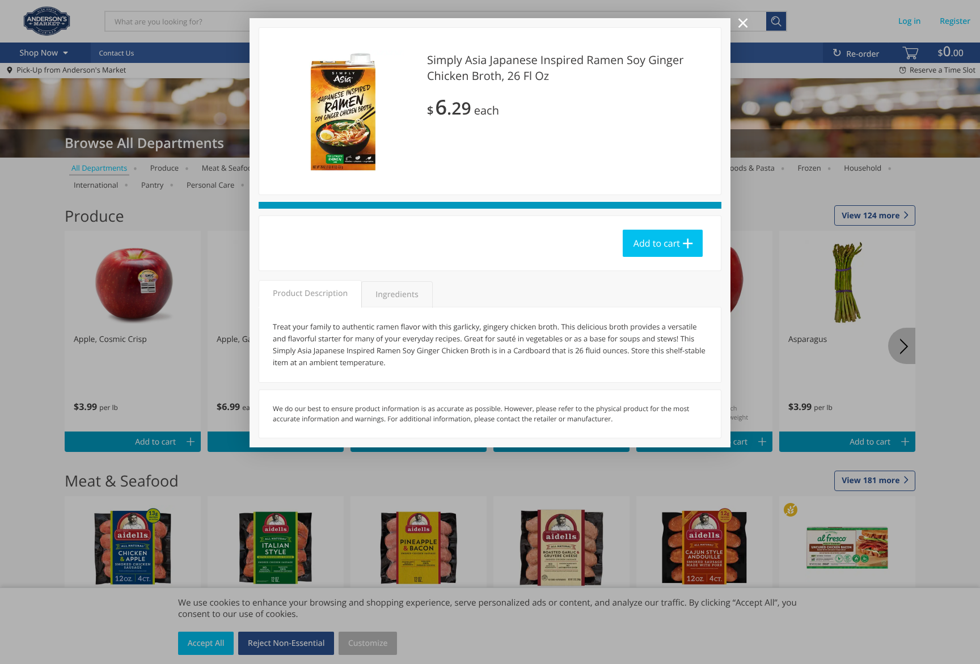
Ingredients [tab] (396, 294)
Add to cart (656, 243)
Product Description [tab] (310, 293)
